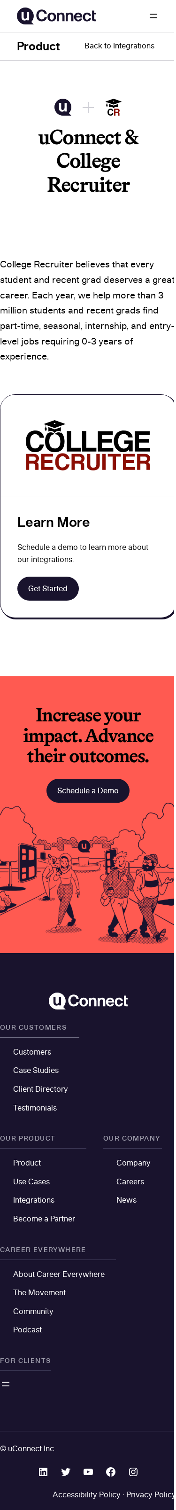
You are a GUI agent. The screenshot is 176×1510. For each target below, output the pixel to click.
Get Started (48, 588)
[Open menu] (153, 16)
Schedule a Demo (88, 790)
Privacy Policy (151, 1494)
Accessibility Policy (87, 1494)
